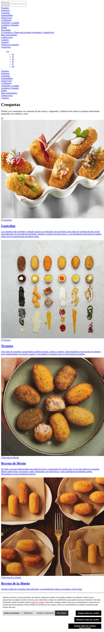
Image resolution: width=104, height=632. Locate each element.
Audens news (7, 37)
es (13, 56)
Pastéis (4, 27)
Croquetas (5, 13)
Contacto (5, 40)
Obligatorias (28, 613)
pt (13, 61)
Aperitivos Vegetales (10, 25)
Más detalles (61, 613)
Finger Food (6, 18)
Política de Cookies (37, 602)
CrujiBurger (6, 20)
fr (12, 64)
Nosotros (5, 8)
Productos (5, 10)
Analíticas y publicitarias (45, 613)
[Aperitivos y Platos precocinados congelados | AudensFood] (27, 32)
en (13, 59)
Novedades (6, 30)
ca (13, 54)
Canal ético (6, 47)
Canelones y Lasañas (10, 22)
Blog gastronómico (9, 35)
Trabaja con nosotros (10, 45)
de (13, 66)
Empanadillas (7, 15)
